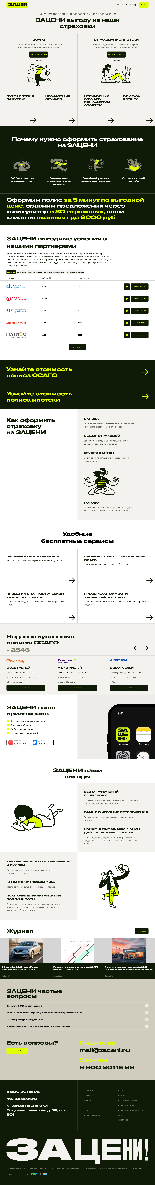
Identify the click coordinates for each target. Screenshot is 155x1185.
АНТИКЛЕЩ (122, 1115)
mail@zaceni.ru (104, 1050)
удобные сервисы (92, 1115)
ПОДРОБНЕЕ (39, 60)
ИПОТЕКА (121, 1095)
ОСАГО (120, 1091)
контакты (88, 1105)
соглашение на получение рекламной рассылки (105, 1168)
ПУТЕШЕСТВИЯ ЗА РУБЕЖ (128, 1100)
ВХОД (131, 4)
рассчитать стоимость (39, 54)
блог (86, 1110)
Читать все (142, 931)
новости (87, 1100)
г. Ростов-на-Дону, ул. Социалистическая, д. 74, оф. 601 (35, 1110)
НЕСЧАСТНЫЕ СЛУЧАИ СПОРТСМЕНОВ (132, 1110)
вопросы (88, 1095)
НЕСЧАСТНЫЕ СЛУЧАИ (126, 1105)
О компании (89, 1091)
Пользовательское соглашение (65, 1168)
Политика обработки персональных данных (26, 1168)
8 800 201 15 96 (122, 4)
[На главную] (17, 5)
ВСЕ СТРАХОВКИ (124, 1120)
